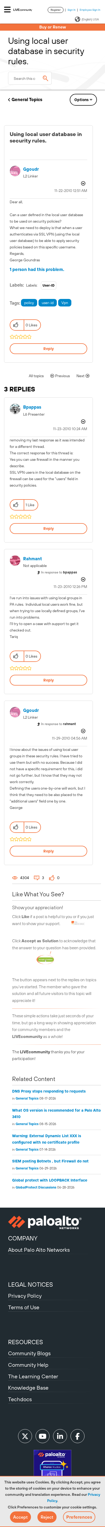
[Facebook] (78, 1436)
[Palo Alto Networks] (52, 1222)
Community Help (28, 1365)
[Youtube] (43, 1436)
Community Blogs (29, 1353)
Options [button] (81, 100)
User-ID (49, 285)
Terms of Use (23, 1307)
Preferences (79, 1517)
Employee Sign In (90, 9)
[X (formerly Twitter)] (25, 1436)
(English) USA (90, 19)
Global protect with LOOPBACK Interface (49, 1180)
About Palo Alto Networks (39, 1250)
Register (56, 9)
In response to (59, 572)
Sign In (72, 9)
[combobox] (30, 78)
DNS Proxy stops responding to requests (49, 1091)
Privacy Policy (25, 1296)
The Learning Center (33, 1376)
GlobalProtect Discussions (36, 1187)
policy (29, 303)
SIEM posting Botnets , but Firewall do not (50, 1161)
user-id (48, 303)
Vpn (64, 303)
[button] (20, 1517)
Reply (48, 349)
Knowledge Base (28, 1388)
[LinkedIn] (60, 1436)
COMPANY (22, 1238)
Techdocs (20, 1399)
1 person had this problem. (37, 269)
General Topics (27, 99)
